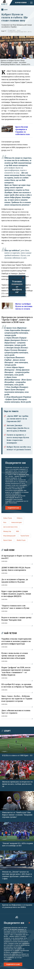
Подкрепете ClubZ (13, 964)
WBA (17, 531)
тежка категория (16, 522)
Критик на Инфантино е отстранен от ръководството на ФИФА (17, 906)
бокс (4, 522)
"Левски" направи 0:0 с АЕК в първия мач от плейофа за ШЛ (17, 844)
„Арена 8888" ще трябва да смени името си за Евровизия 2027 (17, 418)
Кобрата (19, 518)
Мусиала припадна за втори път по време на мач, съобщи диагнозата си (17, 784)
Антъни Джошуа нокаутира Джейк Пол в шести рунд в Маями (18, 428)
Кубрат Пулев (7, 518)
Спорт (6, 9)
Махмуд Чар (7, 531)
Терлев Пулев (24, 535)
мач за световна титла (10, 527)
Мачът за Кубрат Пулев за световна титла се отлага (23, 306)
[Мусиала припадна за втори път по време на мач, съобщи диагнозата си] (17, 770)
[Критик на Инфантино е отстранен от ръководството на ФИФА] (17, 893)
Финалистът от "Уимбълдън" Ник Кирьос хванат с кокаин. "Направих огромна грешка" (17, 814)
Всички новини (21, 3)
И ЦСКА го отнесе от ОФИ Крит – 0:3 (17, 755)
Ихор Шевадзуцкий (9, 535)
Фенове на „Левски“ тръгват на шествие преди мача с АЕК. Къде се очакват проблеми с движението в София (17, 875)
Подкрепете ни (13, 508)
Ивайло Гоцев (21, 540)
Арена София (7, 540)
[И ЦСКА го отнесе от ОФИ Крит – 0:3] (17, 743)
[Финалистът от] (17, 800)
